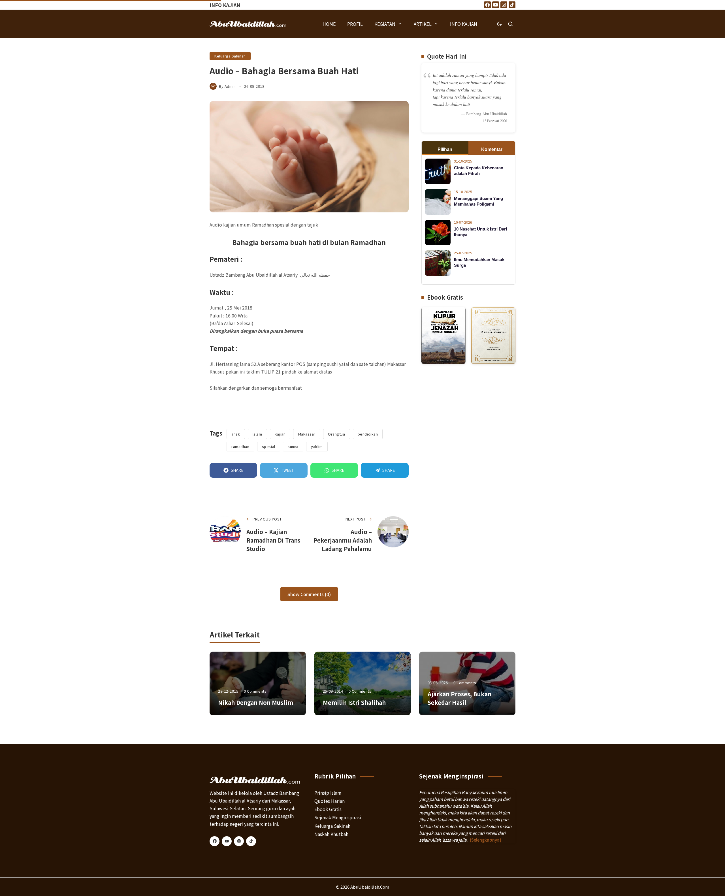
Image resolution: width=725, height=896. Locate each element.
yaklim (317, 446)
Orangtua (336, 434)
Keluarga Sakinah (230, 56)
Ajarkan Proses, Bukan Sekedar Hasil (459, 698)
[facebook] (214, 841)
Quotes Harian (329, 800)
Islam (257, 434)
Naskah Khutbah (331, 834)
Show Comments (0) (309, 594)
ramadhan (240, 446)
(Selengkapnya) (485, 840)
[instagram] (239, 841)
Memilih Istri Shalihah (354, 702)
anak (235, 434)
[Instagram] (503, 4)
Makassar (306, 434)
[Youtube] (495, 4)
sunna (293, 446)
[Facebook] (487, 4)
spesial (268, 446)
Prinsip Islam (328, 792)
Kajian (280, 434)
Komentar (491, 149)
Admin (230, 86)
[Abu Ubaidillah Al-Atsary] (248, 24)
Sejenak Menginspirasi (337, 817)
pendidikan (368, 434)
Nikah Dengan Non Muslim (255, 702)
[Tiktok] (512, 4)
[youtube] (227, 841)
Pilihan (445, 149)
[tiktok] (251, 841)
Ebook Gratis (328, 809)
